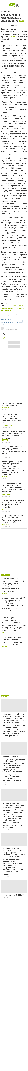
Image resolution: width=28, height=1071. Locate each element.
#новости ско (10, 319)
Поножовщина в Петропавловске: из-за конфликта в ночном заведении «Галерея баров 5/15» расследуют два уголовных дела (14, 623)
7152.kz (12, 36)
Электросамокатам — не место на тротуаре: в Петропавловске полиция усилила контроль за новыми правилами (13, 487)
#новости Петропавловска (7, 321)
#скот (16, 321)
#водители (20, 322)
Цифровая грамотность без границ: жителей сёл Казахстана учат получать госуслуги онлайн (12, 519)
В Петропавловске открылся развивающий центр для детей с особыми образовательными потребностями (13, 585)
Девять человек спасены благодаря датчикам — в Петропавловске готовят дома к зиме (14, 449)
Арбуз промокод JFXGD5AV (13, 895)
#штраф (21, 321)
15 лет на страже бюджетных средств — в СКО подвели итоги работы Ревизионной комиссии (13, 434)
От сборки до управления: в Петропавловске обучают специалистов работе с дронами (13, 641)
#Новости (3, 319)
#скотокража (4, 322)
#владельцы (4, 324)
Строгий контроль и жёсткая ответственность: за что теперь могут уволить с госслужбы (13, 503)
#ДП (9, 322)
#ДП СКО (14, 322)
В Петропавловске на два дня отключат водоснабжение (14, 404)
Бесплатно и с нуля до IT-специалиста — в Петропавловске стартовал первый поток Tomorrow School (12, 418)
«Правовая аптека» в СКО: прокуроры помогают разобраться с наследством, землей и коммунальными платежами (14, 604)
